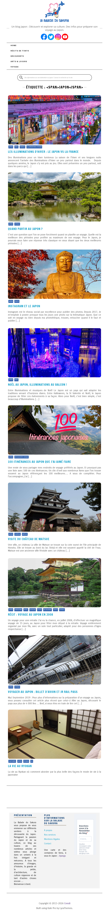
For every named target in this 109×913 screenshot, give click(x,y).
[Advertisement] (55, 796)
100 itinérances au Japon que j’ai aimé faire (39, 462)
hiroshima (18, 610)
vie (32, 761)
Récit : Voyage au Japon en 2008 (30, 614)
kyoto (39, 610)
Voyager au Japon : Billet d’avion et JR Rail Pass (43, 692)
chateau (17, 534)
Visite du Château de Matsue (28, 539)
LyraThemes (66, 908)
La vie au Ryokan (20, 766)
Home (13, 45)
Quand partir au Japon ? (25, 229)
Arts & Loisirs (19, 61)
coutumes (12, 761)
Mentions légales (52, 839)
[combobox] (54, 77)
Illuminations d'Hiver (34, 147)
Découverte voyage (21, 457)
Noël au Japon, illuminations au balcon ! (37, 384)
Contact (47, 843)
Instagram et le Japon (24, 306)
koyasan (32, 610)
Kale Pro (52, 908)
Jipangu (62, 856)
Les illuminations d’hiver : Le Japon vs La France (43, 152)
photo (17, 301)
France (22, 147)
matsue (24, 534)
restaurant (47, 610)
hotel (26, 610)
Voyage (15, 67)
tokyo (55, 610)
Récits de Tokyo (20, 51)
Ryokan (26, 761)
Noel (16, 147)
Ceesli (67, 903)
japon (11, 147)
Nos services (50, 834)
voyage (17, 224)
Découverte (17, 56)
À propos (48, 830)
